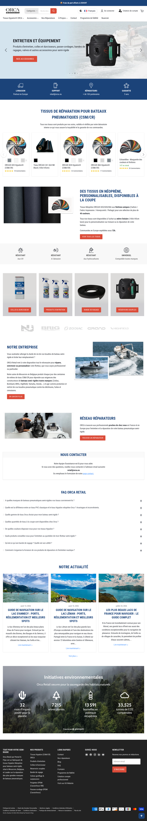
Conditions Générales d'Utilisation (62, 808)
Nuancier (105, 18)
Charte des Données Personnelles (27, 808)
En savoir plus (15, 397)
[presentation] (26, 160)
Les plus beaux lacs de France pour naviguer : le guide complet (121, 613)
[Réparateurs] (91, 89)
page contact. (88, 473)
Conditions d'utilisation (30, 810)
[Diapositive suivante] (140, 50)
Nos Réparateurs (48, 18)
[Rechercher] (53, 11)
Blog (59, 762)
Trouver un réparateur (92, 438)
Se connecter (109, 11)
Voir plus (72, 656)
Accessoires (32, 18)
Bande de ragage (36, 772)
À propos (61, 769)
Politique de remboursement (47, 810)
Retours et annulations (65, 810)
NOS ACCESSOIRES (25, 59)
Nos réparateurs (64, 758)
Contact (74, 18)
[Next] (143, 154)
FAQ (59, 765)
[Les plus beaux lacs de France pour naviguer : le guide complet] (121, 588)
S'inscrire (119, 769)
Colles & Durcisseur (37, 765)
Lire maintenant (24, 645)
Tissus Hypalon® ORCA (13, 18)
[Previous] (3, 154)
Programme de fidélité (89, 18)
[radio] (9, 160)
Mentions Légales (45, 808)
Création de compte (130, 11)
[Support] (56, 89)
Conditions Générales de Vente (12, 810)
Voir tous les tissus (91, 237)
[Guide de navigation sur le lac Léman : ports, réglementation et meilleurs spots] (73, 588)
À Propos (62, 18)
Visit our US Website (65, 783)
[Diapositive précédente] (6, 50)
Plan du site (77, 810)
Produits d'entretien (37, 761)
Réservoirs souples (37, 768)
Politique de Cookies (9, 808)
